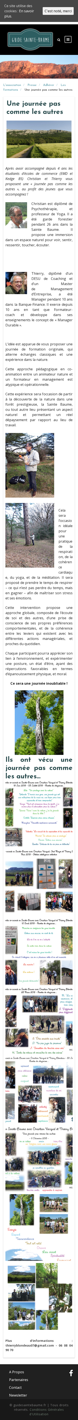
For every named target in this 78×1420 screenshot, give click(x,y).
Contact (15, 1387)
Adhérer (48, 85)
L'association (12, 85)
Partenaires (18, 1379)
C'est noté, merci (58, 11)
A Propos (16, 1372)
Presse (32, 85)
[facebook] (71, 1383)
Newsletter (18, 1395)
